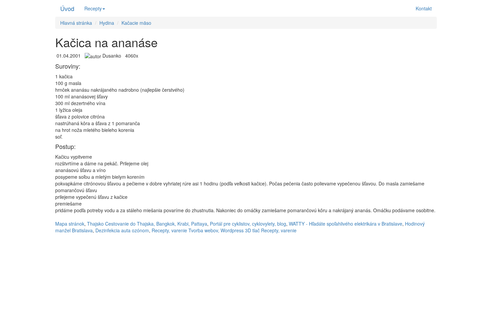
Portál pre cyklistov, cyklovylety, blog (248, 223)
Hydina (106, 22)
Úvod (67, 8)
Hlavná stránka (76, 22)
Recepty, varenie (169, 230)
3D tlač (252, 230)
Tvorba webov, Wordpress (216, 230)
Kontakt (424, 8)
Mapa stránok (69, 223)
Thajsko (95, 223)
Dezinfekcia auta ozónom (122, 230)
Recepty (93, 8)
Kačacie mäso (136, 22)
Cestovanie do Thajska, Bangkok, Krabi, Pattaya (156, 223)
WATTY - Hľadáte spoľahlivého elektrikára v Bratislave (345, 223)
